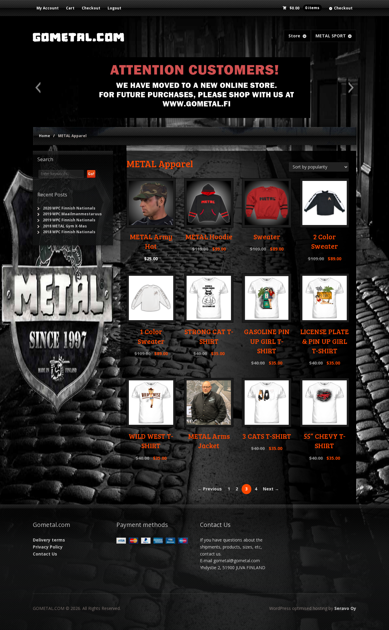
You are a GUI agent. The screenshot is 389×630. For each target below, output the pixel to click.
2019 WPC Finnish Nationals (69, 220)
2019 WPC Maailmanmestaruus (72, 213)
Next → (271, 489)
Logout (114, 8)
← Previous (210, 489)
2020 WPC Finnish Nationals (69, 208)
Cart (70, 8)
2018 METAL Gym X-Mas (65, 226)
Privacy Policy (48, 547)
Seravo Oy (345, 608)
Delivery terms (49, 540)
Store (294, 36)
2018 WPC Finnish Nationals (69, 231)
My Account (47, 8)
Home (44, 135)
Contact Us (45, 554)
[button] (38, 87)
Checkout (91, 8)
